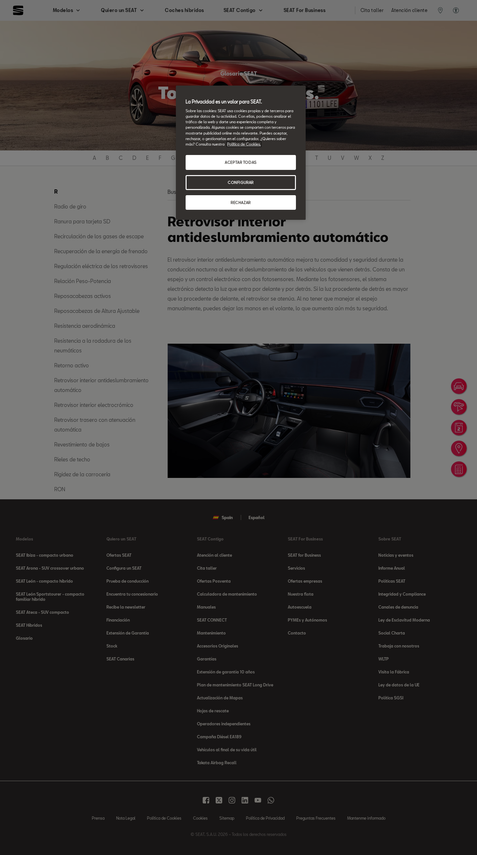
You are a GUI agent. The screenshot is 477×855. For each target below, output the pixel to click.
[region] (241, 153)
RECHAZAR (241, 202)
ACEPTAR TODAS (240, 162)
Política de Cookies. (244, 144)
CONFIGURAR (241, 182)
